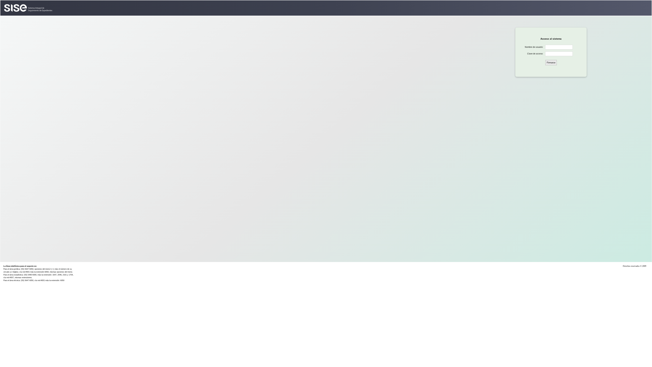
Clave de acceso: (535, 54)
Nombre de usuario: (534, 47)
